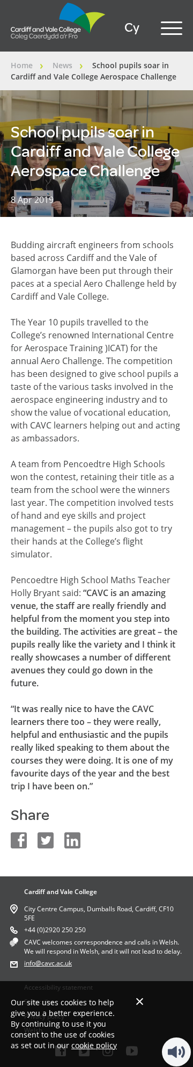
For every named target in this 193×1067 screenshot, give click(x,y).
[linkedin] (72, 840)
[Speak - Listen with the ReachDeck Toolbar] (176, 1051)
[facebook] (19, 840)
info (29, 963)
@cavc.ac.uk (53, 963)
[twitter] (46, 840)
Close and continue (140, 1001)
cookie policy (94, 1045)
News (62, 65)
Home (22, 65)
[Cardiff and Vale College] (58, 42)
